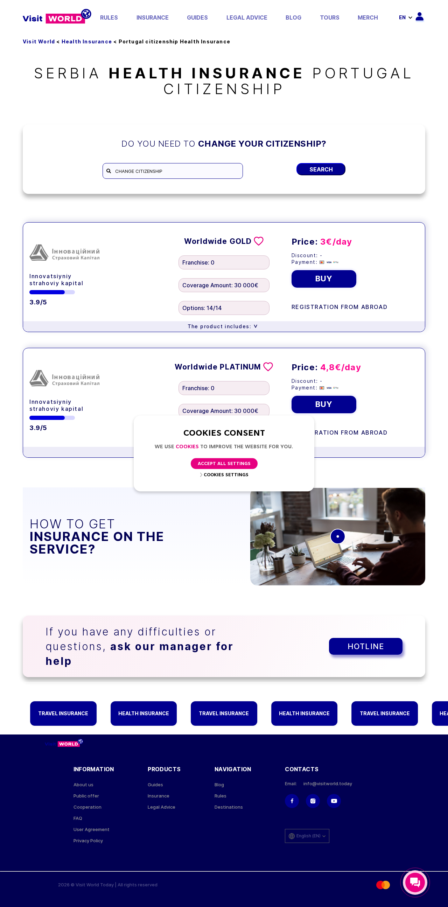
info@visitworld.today (327, 783)
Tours (330, 17)
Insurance (152, 17)
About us (83, 784)
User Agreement (92, 829)
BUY (323, 278)
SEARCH (321, 169)
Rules (109, 17)
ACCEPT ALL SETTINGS (224, 464)
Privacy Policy (88, 840)
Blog (293, 17)
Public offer (86, 796)
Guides (197, 17)
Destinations (229, 807)
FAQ (78, 818)
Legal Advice (246, 17)
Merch (368, 17)
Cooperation (88, 807)
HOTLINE (366, 646)
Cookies (187, 447)
